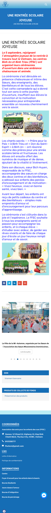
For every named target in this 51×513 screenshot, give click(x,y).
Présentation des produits (16, 395)
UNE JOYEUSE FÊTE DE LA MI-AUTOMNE (25, 336)
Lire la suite (25, 351)
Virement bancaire (13, 378)
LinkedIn (14, 283)
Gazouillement (9, 283)
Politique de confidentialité (12, 460)
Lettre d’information (9, 456)
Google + (20, 283)
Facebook (4, 283)
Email (25, 283)
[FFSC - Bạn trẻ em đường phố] (5, 4)
